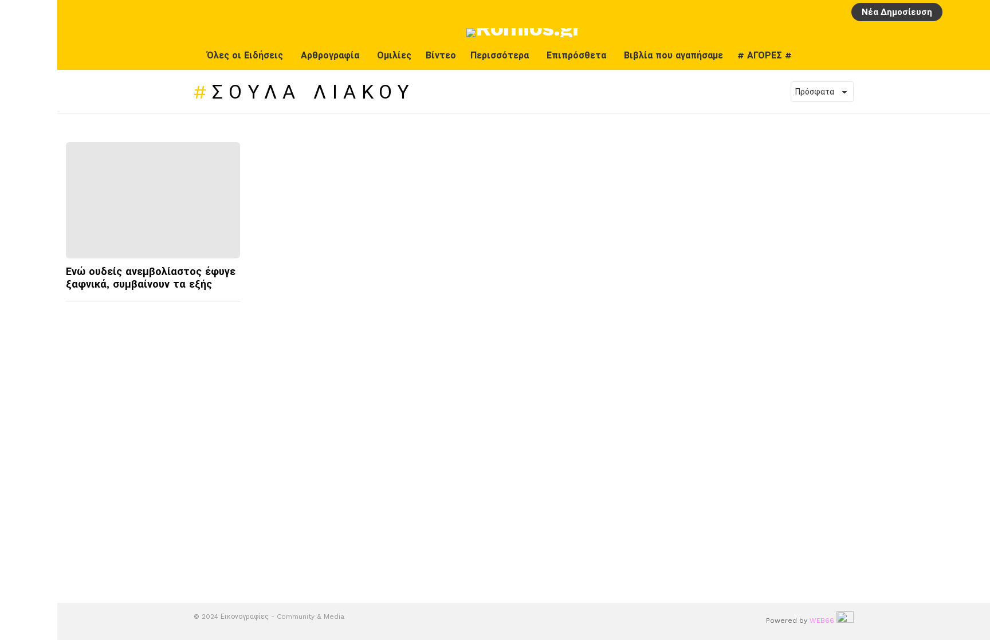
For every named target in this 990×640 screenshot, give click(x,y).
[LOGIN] (955, 12)
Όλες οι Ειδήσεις (245, 55)
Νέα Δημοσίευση (897, 12)
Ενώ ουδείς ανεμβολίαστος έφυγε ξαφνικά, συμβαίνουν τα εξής (150, 277)
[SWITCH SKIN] (948, 55)
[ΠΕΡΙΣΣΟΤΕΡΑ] (230, 308)
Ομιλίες (394, 55)
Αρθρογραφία (330, 55)
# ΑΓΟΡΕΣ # (764, 55)
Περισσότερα (499, 55)
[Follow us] (972, 55)
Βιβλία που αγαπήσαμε (673, 55)
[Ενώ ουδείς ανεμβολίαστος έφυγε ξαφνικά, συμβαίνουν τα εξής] (153, 200)
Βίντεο (441, 55)
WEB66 (822, 621)
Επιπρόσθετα (576, 55)
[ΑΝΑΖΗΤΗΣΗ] (974, 12)
